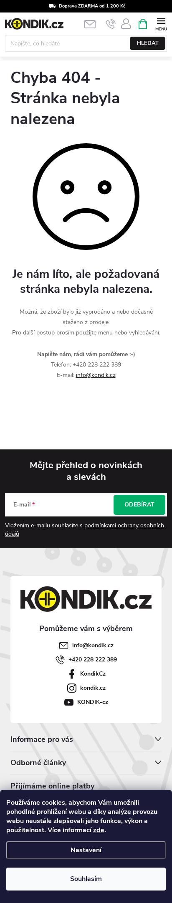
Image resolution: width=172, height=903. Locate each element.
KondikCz (93, 674)
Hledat (148, 43)
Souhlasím (86, 878)
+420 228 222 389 (92, 660)
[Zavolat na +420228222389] (111, 24)
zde (98, 830)
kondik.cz (93, 688)
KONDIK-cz (92, 702)
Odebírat (139, 505)
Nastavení (86, 850)
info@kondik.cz (96, 375)
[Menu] (161, 23)
